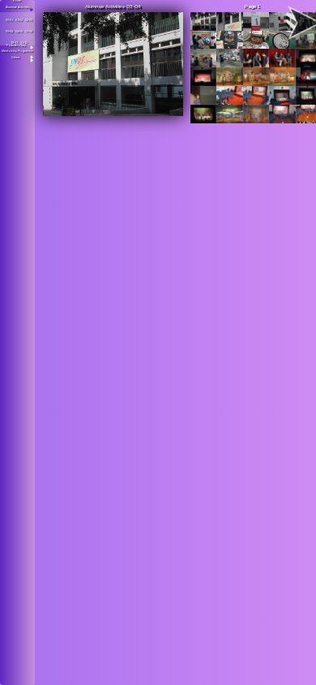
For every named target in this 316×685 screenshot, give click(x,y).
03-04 (9, 31)
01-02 (19, 20)
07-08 (28, 31)
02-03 (28, 20)
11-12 (24, 43)
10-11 (14, 43)
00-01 (9, 20)
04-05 (19, 31)
